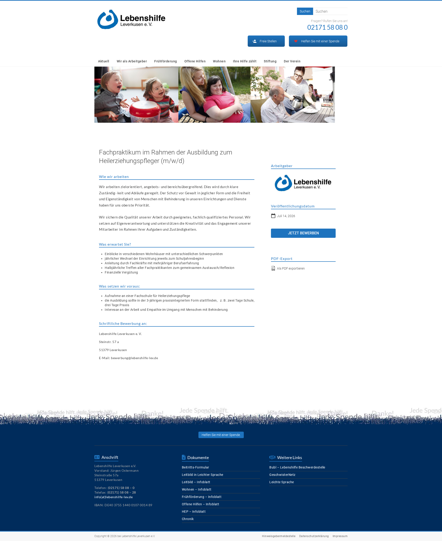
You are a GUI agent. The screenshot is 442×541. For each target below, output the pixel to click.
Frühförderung (165, 61)
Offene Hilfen (195, 61)
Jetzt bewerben (303, 233)
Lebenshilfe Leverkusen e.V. (138, 536)
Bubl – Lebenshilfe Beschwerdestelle (297, 467)
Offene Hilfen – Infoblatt (200, 504)
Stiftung (270, 61)
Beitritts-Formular (195, 467)
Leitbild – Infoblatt (196, 482)
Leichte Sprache (281, 482)
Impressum (340, 536)
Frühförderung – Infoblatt (202, 497)
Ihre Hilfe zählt (244, 61)
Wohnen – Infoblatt (197, 489)
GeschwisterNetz (282, 475)
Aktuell (103, 61)
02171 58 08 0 (327, 27)
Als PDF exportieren (290, 268)
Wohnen (219, 61)
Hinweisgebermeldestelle (279, 536)
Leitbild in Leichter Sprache (202, 475)
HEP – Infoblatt (194, 511)
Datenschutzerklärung (314, 536)
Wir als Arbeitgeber (132, 61)
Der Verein (292, 61)
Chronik (188, 519)
